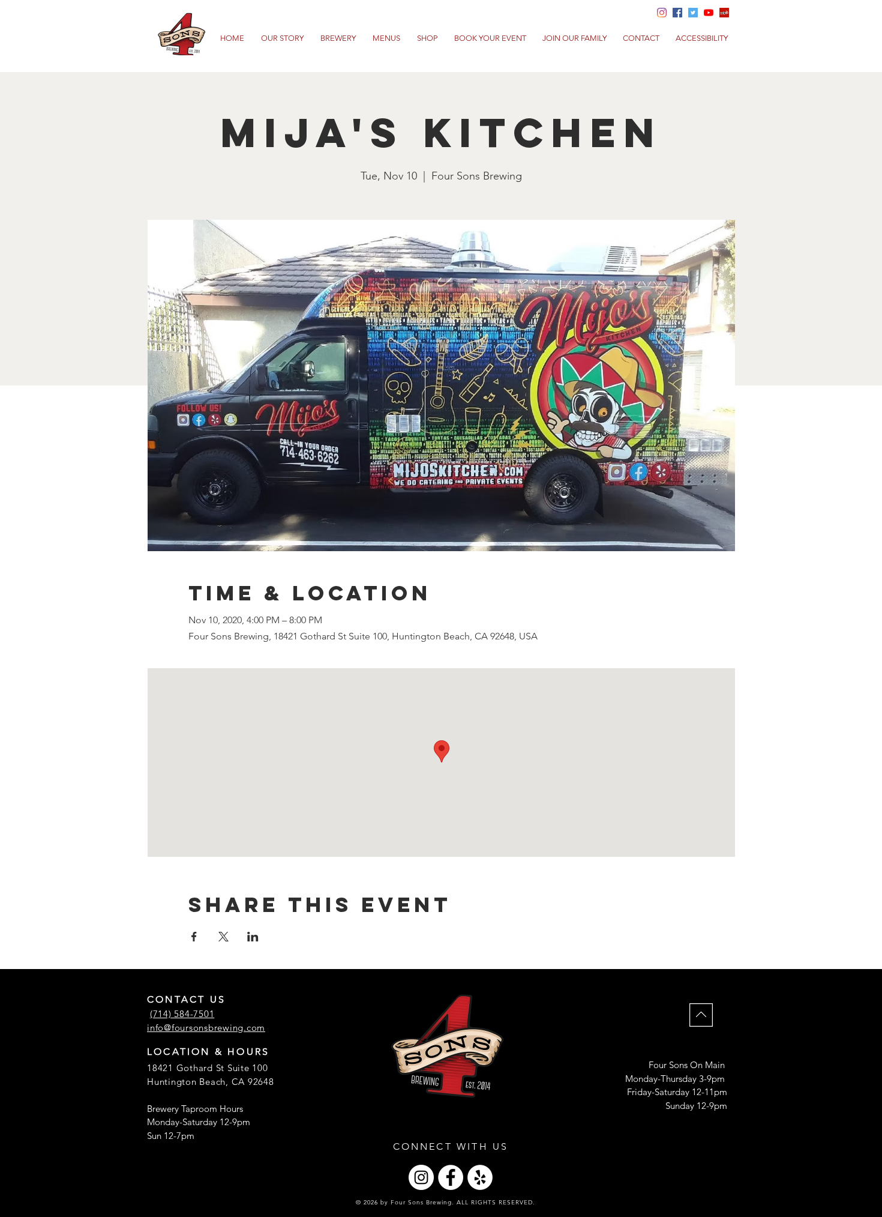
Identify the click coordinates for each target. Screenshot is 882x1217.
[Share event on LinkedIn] (253, 936)
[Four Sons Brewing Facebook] (677, 12)
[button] (386, 38)
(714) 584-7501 (182, 1013)
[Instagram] (421, 1177)
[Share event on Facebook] (194, 936)
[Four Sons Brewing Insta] (662, 12)
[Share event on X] (223, 936)
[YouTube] (708, 12)
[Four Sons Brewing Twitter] (693, 12)
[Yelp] (724, 12)
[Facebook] (450, 1177)
